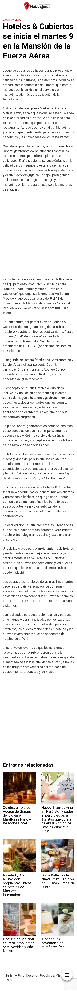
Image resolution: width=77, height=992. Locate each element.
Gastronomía (12, 19)
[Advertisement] (38, 234)
